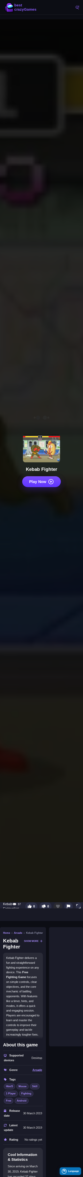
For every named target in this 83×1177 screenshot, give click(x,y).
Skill (34, 1086)
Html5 (9, 1086)
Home (6, 932)
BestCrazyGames (21, 7)
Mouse (22, 1086)
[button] (78, 906)
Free (8, 1100)
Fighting (26, 1093)
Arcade (18, 932)
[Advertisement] (66, 987)
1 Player (11, 1093)
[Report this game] (68, 906)
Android (21, 1100)
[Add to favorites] (57, 906)
